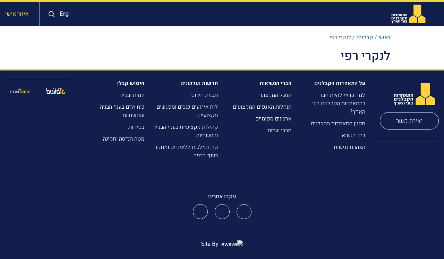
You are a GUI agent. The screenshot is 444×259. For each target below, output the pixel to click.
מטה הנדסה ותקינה (123, 139)
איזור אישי (16, 14)
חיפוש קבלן (130, 83)
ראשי (384, 37)
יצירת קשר (409, 121)
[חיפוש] (49, 14)
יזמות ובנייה (132, 95)
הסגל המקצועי (275, 95)
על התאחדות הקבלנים (339, 83)
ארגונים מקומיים (273, 119)
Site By (210, 244)
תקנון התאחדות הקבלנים (338, 123)
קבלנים (364, 37)
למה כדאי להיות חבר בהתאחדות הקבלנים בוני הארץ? (338, 103)
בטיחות (136, 127)
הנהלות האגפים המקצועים (262, 107)
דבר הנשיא (353, 135)
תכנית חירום (204, 95)
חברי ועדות (279, 130)
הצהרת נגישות (349, 147)
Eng (64, 14)
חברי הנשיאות (275, 83)
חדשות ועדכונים (199, 83)
